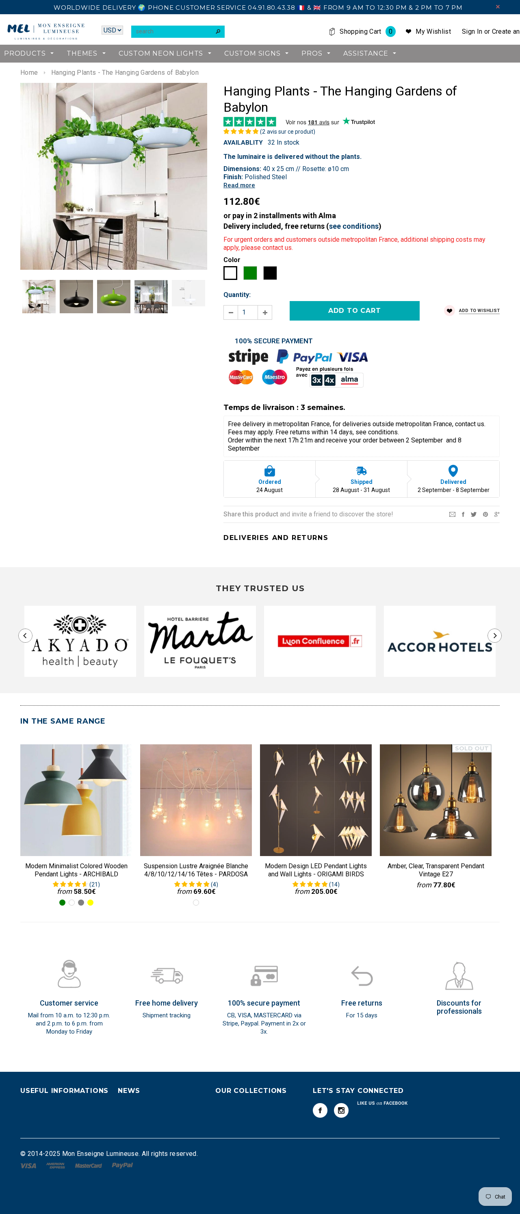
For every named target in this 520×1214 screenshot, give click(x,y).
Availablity (243, 142)
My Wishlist (433, 31)
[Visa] (29, 1165)
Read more (239, 185)
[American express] (56, 1165)
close (498, 7)
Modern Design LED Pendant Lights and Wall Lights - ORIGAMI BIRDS (316, 870)
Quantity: (237, 295)
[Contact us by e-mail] (452, 514)
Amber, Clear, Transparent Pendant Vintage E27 (436, 870)
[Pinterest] (485, 514)
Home (29, 72)
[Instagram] (341, 1110)
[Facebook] (320, 1110)
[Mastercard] (89, 1165)
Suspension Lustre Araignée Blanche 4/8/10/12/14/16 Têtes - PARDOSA (196, 870)
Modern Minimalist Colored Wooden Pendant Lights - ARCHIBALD (76, 870)
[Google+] (497, 514)
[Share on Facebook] (463, 514)
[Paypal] (122, 1165)
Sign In (472, 31)
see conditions (354, 226)
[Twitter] (474, 514)
